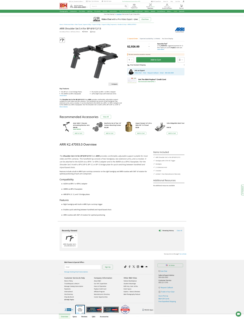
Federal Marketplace (130, 281)
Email (67, 267)
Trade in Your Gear (168, 292)
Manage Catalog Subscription (73, 286)
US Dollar (172, 265)
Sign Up (107, 267)
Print (93, 32)
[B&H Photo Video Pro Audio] (64, 6)
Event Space (127, 289)
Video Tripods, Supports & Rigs (83, 24)
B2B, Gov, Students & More (75, 1)
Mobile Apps (148, 310)
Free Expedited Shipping (167, 301)
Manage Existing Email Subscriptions (76, 272)
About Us (165, 1)
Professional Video (69, 24)
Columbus (119, 14)
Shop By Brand (69, 297)
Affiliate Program (99, 291)
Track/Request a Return (71, 283)
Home (61, 24)
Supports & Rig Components (109, 24)
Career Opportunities (101, 297)
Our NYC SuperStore (100, 283)
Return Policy (68, 281)
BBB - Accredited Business (69, 309)
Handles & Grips (122, 24)
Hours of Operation (100, 286)
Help (172, 1)
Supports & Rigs (96, 24)
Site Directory (68, 294)
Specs (75, 317)
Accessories (104, 317)
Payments (67, 289)
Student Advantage (130, 283)
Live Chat (177, 1)
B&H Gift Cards (164, 299)
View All (106, 117)
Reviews (84, 317)
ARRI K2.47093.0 (132, 24)
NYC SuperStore (157, 1)
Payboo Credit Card (100, 289)
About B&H (97, 281)
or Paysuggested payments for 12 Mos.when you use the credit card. (170, 46)
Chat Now (145, 19)
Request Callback (167, 287)
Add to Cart (156, 59)
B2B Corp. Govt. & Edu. (131, 286)
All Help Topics (69, 299)
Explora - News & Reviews (132, 291)
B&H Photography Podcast (132, 294)
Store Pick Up (163, 296)
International (68, 291)
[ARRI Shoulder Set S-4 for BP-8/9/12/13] (94, 61)
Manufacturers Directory (102, 294)
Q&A (93, 317)
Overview (64, 317)
